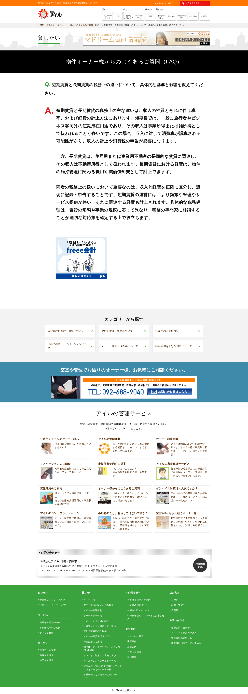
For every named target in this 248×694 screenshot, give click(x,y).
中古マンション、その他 (52, 600)
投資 (118, 16)
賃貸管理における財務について (66, 330)
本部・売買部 (178, 605)
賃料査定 (171, 16)
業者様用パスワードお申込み (186, 643)
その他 (107, 17)
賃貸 (150, 16)
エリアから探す (48, 650)
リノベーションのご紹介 (96, 621)
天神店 (174, 600)
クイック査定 (139, 17)
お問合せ (205, 16)
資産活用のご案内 (93, 641)
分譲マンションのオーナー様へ (100, 626)
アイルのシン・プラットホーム (100, 660)
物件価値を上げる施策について (173, 346)
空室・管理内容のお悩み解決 (99, 605)
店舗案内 (132, 646)
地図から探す (46, 660)
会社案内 (193, 16)
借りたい (43, 642)
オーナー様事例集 (93, 615)
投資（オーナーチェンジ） (53, 605)
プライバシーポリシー (166, 3)
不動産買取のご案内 (50, 627)
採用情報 (132, 657)
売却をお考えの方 (128, 17)
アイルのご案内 (135, 636)
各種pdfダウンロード (138, 610)
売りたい (43, 615)
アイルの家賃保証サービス (97, 636)
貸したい (87, 592)
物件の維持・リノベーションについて (68, 346)
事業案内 (132, 641)
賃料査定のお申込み (181, 638)
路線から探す (46, 655)
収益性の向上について (168, 330)
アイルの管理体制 (93, 610)
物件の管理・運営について (117, 330)
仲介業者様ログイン (137, 605)
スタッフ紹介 (134, 652)
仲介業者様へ (182, 17)
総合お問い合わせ (180, 627)
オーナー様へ (161, 17)
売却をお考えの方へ (50, 622)
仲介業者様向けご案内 (138, 600)
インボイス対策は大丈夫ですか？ (101, 655)
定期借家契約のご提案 (95, 631)
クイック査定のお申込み (184, 633)
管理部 (174, 610)
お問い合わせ (177, 620)
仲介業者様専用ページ (196, 3)
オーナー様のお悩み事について (120, 346)
